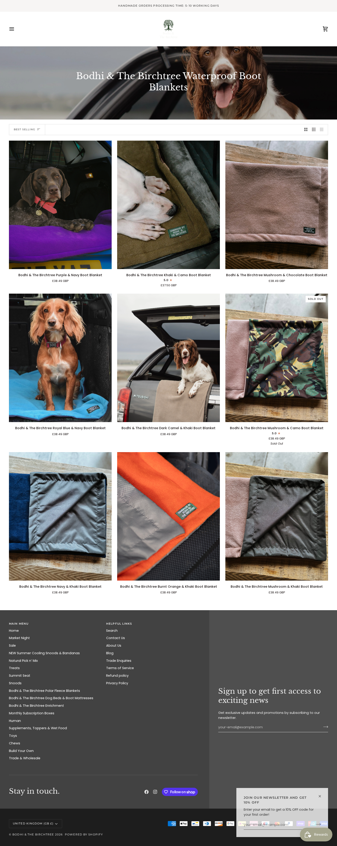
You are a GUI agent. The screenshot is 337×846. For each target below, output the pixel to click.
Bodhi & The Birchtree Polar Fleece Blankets (44, 690)
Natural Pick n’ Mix (23, 660)
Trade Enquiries (118, 660)
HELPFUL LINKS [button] (119, 623)
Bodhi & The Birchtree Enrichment (36, 705)
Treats (14, 668)
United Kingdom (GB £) (33, 823)
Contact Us (115, 638)
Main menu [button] (18, 623)
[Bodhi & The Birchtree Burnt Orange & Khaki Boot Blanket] (168, 516)
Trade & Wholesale (24, 758)
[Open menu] (16, 29)
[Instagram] (155, 792)
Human (15, 720)
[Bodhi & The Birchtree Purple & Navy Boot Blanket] (60, 205)
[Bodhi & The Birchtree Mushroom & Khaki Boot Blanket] (276, 516)
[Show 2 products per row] (306, 129)
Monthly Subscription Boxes (31, 713)
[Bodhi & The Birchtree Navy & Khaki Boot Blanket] (60, 516)
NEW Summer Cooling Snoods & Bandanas (44, 653)
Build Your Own (21, 751)
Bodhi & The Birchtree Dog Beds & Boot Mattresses (51, 698)
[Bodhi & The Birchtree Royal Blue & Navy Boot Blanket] (60, 358)
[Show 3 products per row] (314, 129)
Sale (12, 645)
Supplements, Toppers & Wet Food (38, 728)
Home (14, 630)
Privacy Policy (117, 683)
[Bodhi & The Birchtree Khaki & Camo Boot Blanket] (168, 205)
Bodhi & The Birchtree (33, 834)
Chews (14, 743)
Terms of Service (120, 668)
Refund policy (117, 675)
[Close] (321, 796)
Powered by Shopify (84, 834)
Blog (109, 653)
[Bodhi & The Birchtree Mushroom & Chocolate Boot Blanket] (276, 205)
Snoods (15, 683)
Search (112, 630)
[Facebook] (146, 792)
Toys (13, 735)
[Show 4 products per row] (323, 129)
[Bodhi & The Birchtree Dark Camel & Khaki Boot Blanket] (168, 358)
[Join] (317, 824)
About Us (113, 645)
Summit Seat (19, 675)
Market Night (19, 638)
